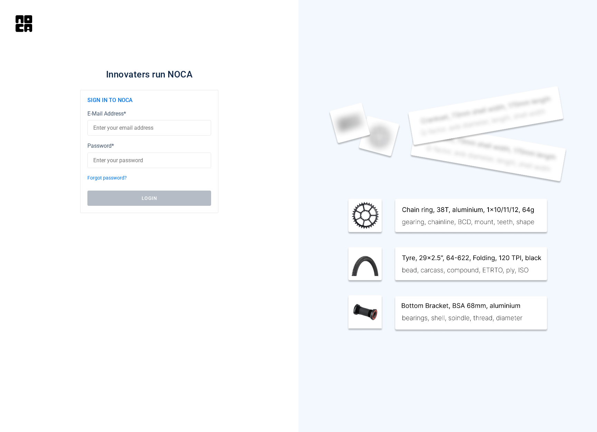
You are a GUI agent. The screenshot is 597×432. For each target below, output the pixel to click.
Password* (100, 146)
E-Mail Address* (106, 113)
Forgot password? (107, 178)
